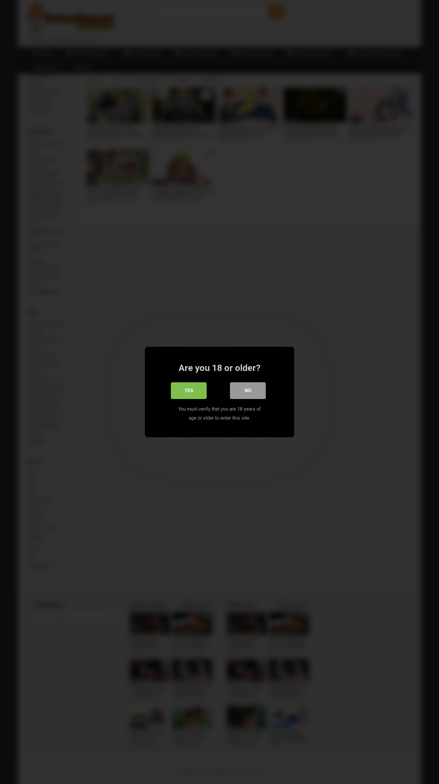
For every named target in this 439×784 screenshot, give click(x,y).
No (248, 390)
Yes (189, 390)
